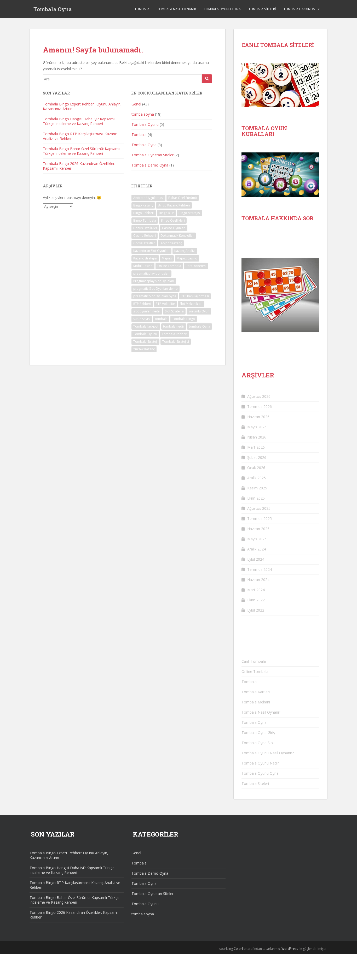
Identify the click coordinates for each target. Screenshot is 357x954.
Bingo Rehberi (143, 213)
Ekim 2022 (256, 599)
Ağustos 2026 (258, 396)
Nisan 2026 (256, 437)
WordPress (289, 948)
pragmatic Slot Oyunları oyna (154, 296)
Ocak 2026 (256, 467)
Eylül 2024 (255, 559)
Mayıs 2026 (257, 426)
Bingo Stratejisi (189, 213)
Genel (136, 104)
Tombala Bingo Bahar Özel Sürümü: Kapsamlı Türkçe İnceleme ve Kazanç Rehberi (81, 151)
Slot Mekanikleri (191, 303)
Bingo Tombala (144, 220)
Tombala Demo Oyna (149, 165)
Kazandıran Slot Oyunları (151, 250)
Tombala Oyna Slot (257, 742)
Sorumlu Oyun (198, 311)
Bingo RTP (166, 213)
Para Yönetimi (196, 266)
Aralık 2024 (256, 549)
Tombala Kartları (255, 691)
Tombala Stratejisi (175, 341)
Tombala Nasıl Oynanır (176, 9)
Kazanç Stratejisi (145, 258)
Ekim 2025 (256, 498)
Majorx (167, 258)
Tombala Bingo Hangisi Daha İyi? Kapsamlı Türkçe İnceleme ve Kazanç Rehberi (79, 121)
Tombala (142, 9)
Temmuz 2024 (259, 569)
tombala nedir (173, 326)
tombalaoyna (142, 114)
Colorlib (240, 948)
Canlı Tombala (253, 661)
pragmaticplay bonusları (151, 273)
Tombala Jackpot (145, 326)
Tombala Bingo (183, 319)
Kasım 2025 (257, 487)
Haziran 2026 (258, 416)
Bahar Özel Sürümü (182, 197)
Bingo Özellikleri (173, 220)
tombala (161, 319)
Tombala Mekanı (255, 702)
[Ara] (207, 78)
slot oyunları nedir (146, 311)
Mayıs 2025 (257, 538)
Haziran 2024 (258, 579)
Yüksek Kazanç (144, 349)
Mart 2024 (256, 589)
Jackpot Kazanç (171, 243)
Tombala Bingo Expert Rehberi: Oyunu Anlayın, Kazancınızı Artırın (82, 106)
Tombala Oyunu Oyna (222, 9)
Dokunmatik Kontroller (177, 235)
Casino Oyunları (174, 228)
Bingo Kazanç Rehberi (174, 205)
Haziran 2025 (258, 528)
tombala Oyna (199, 326)
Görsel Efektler (144, 243)
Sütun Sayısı (141, 319)
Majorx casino (187, 258)
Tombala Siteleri (262, 9)
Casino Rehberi (144, 235)
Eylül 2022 (255, 610)
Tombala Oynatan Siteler (152, 154)
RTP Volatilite (165, 303)
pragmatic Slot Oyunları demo (155, 288)
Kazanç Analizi (184, 250)
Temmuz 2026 (259, 406)
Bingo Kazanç (143, 205)
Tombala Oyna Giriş (258, 732)
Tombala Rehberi (174, 334)
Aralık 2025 (256, 477)
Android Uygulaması (148, 197)
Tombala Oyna (52, 9)
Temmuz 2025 (259, 518)
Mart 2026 (256, 447)
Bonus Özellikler (145, 228)
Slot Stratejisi (174, 311)
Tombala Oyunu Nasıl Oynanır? (267, 752)
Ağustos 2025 (258, 508)
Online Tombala (169, 266)
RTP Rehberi (142, 303)
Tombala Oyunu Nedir (260, 763)
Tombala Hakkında (299, 9)
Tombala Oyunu (145, 124)
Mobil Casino (143, 266)
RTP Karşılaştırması (195, 296)
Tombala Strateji (145, 341)
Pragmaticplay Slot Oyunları (153, 281)
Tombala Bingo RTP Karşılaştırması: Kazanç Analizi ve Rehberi (80, 136)
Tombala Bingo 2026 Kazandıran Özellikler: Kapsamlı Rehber (79, 166)
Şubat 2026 (256, 457)
